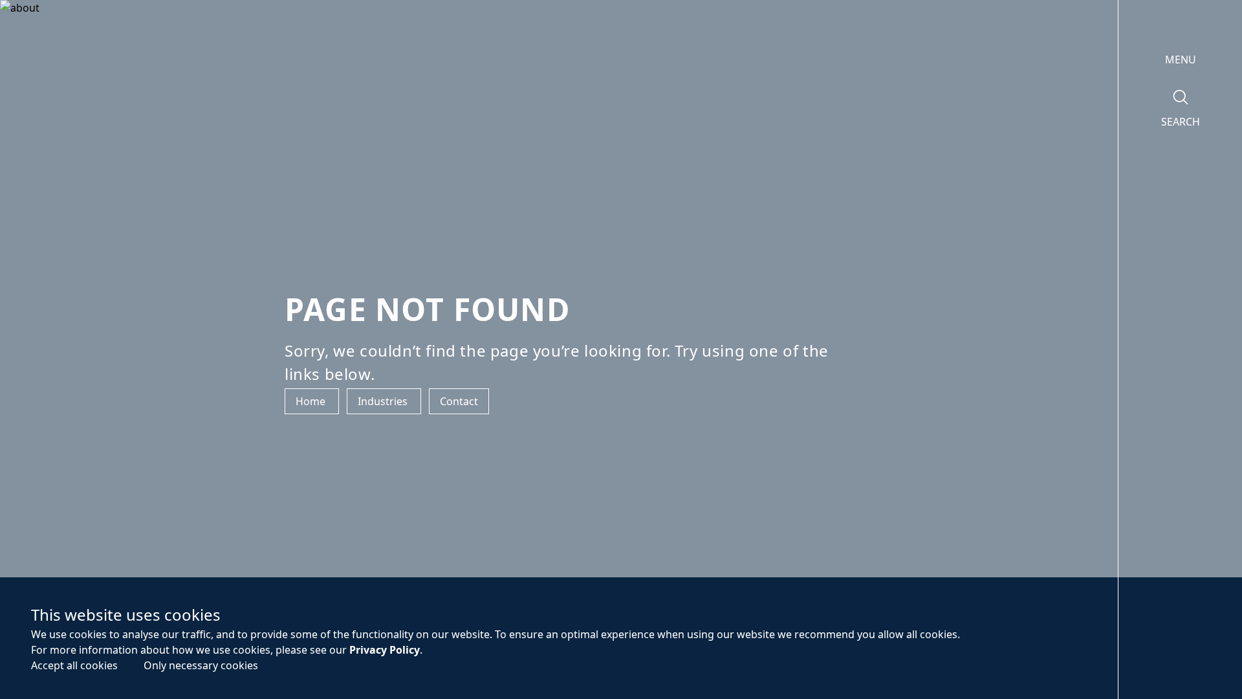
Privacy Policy (384, 650)
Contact (459, 401)
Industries (384, 401)
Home (312, 401)
